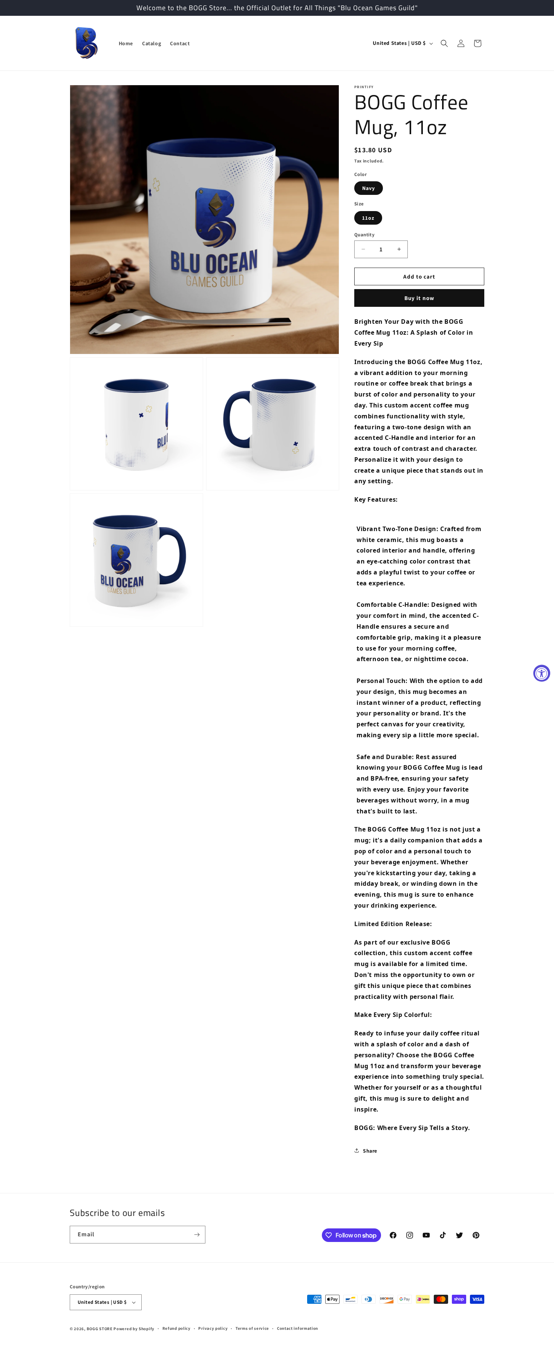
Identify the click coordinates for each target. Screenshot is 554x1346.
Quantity (364, 234)
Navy (368, 187)
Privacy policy (213, 1328)
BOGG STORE (100, 1328)
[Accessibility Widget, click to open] (541, 673)
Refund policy (176, 1328)
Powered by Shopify (134, 1328)
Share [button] (370, 1150)
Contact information (297, 1328)
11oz (368, 217)
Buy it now (419, 297)
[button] (444, 43)
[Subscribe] (196, 1234)
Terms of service (252, 1328)
